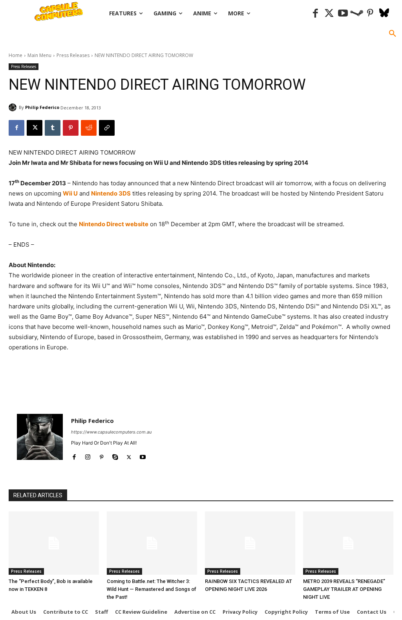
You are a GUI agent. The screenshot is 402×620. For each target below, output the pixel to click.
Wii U (70, 193)
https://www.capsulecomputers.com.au (111, 432)
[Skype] (115, 455)
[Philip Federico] (14, 107)
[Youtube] (343, 13)
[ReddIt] (89, 128)
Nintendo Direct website (113, 224)
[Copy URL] (107, 128)
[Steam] (357, 13)
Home (15, 55)
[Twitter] (329, 13)
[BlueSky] (384, 13)
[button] (392, 33)
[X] (34, 128)
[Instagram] (88, 455)
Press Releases (73, 55)
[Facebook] (315, 13)
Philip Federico (42, 107)
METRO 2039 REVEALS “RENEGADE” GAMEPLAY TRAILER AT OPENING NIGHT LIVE (344, 589)
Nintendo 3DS (111, 193)
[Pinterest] (370, 13)
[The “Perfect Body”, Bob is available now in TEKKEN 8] (54, 543)
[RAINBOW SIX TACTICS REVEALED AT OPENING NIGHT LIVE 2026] (250, 543)
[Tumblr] (52, 128)
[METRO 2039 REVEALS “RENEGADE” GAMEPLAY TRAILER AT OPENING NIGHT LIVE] (348, 543)
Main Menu (39, 55)
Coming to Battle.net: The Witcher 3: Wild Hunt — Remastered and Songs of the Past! (151, 589)
